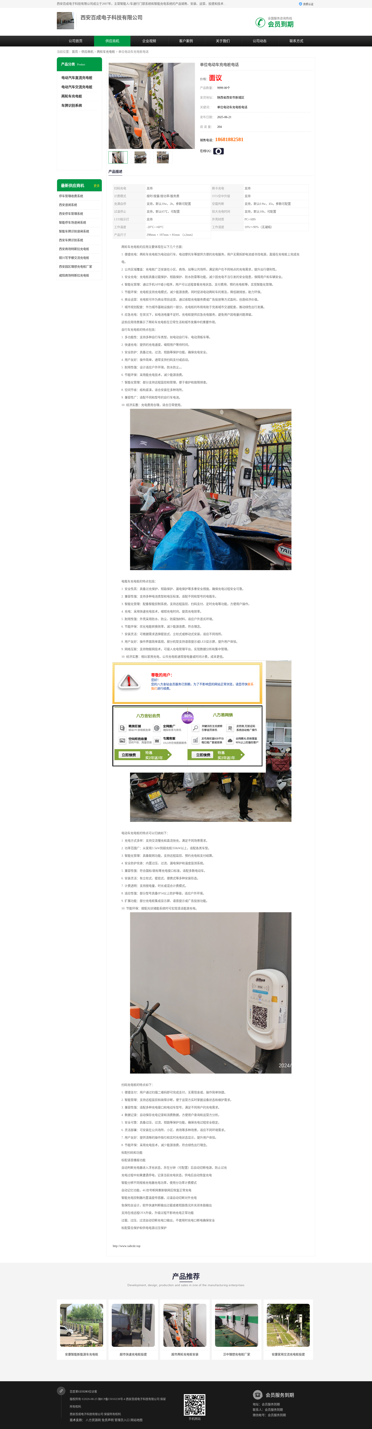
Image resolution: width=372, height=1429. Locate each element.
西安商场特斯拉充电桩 (74, 249)
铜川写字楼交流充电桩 (74, 257)
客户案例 (186, 41)
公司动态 (260, 41)
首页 (75, 51)
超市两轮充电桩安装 (81, 1354)
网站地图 (136, 1420)
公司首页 (75, 41)
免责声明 (108, 1420)
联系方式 (296, 41)
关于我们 (223, 41)
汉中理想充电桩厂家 (133, 1354)
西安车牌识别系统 (71, 240)
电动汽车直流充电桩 (76, 78)
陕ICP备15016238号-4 (111, 1399)
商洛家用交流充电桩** (237, 1354)
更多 (97, 185)
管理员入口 (122, 1420)
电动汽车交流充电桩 (76, 87)
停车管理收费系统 (71, 196)
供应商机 (112, 41)
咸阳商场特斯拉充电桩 (74, 275)
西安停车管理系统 (71, 213)
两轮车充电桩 (106, 51)
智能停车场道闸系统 (72, 222)
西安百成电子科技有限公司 (143, 1399)
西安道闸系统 (68, 205)
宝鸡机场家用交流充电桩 (288, 1354)
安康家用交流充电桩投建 (185, 1354)
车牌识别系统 (71, 105)
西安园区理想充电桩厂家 (75, 266)
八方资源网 (93, 1420)
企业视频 (149, 41)
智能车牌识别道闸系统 (74, 231)
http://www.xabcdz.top (126, 1246)
